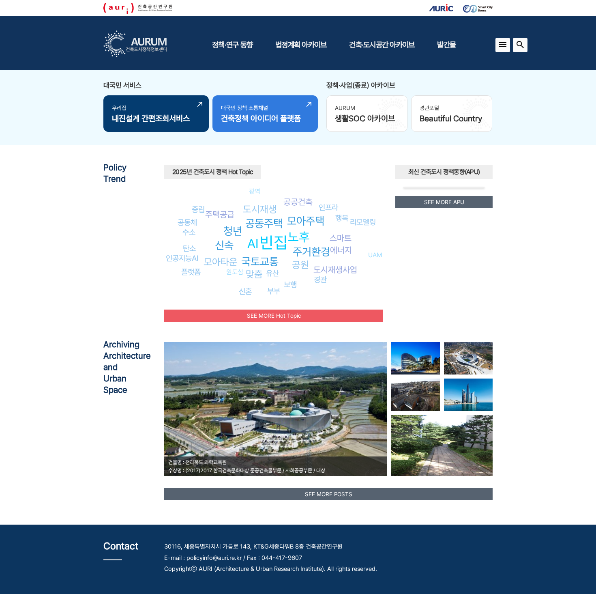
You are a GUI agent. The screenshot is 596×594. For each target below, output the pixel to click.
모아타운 (221, 262)
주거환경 (311, 251)
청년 (232, 231)
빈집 (273, 242)
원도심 (234, 272)
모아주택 (305, 221)
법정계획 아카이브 (300, 44)
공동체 (187, 222)
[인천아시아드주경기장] (468, 358)
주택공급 (219, 214)
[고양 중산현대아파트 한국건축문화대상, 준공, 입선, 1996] (442, 445)
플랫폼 (191, 271)
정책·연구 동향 (232, 44)
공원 (300, 265)
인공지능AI (182, 258)
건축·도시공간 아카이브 (381, 44)
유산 (272, 273)
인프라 (328, 207)
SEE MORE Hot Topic (274, 315)
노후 (299, 237)
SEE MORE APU (444, 202)
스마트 (341, 238)
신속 (224, 245)
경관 (320, 279)
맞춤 (254, 274)
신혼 (245, 291)
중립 (198, 209)
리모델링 (363, 221)
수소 (188, 232)
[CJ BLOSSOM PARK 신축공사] (415, 358)
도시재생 (260, 209)
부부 (273, 290)
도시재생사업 (335, 270)
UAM (375, 255)
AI (253, 243)
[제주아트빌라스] (415, 395)
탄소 (189, 248)
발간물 (446, 44)
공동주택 (264, 223)
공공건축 (298, 202)
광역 (254, 191)
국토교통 (260, 261)
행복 (341, 217)
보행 (290, 284)
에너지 (341, 250)
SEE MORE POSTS (328, 494)
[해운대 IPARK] (468, 395)
